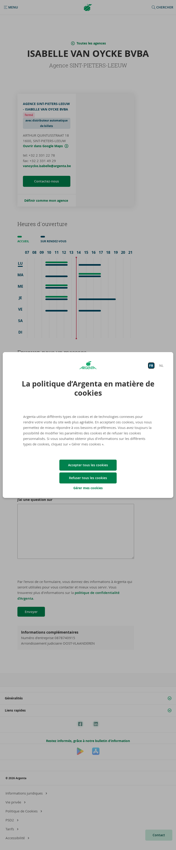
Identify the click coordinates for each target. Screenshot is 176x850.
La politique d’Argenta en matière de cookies (88, 388)
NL (161, 365)
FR (151, 365)
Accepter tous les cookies (88, 465)
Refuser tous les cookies (88, 478)
